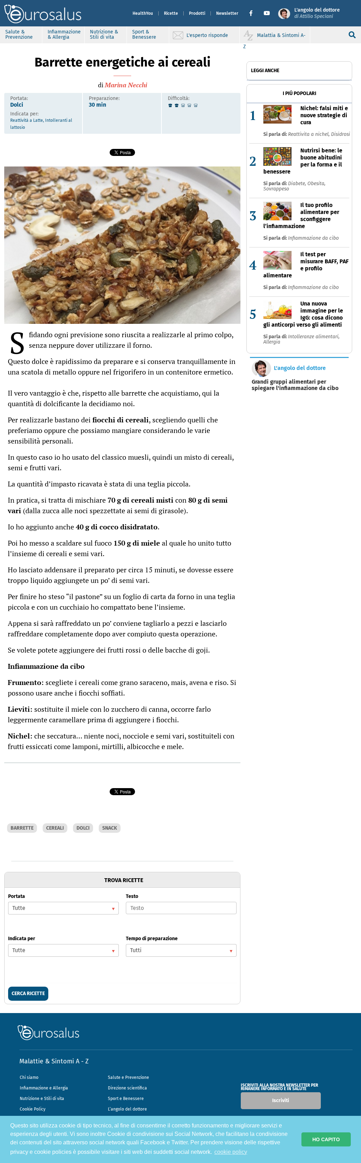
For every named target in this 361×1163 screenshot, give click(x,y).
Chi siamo (29, 1077)
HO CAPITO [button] (326, 1139)
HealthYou (143, 13)
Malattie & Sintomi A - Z (53, 1061)
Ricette (171, 13)
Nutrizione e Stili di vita (42, 1098)
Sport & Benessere (144, 34)
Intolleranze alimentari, (313, 337)
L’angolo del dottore (127, 1109)
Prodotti (197, 13)
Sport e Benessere (126, 1098)
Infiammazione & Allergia (64, 34)
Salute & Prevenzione (19, 34)
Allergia (271, 342)
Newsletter (227, 13)
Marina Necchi (126, 85)
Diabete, (297, 184)
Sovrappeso (276, 189)
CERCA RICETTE (28, 994)
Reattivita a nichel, (309, 134)
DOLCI (83, 828)
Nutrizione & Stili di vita (104, 34)
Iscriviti (280, 1101)
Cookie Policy (32, 1109)
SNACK (109, 828)
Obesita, (316, 184)
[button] (253, 13)
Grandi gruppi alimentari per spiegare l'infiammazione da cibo (295, 385)
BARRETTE (22, 828)
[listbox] (63, 908)
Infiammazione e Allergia (44, 1088)
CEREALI (55, 828)
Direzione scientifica (127, 1088)
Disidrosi (340, 134)
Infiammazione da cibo (313, 238)
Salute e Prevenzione (128, 1077)
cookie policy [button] (230, 1152)
